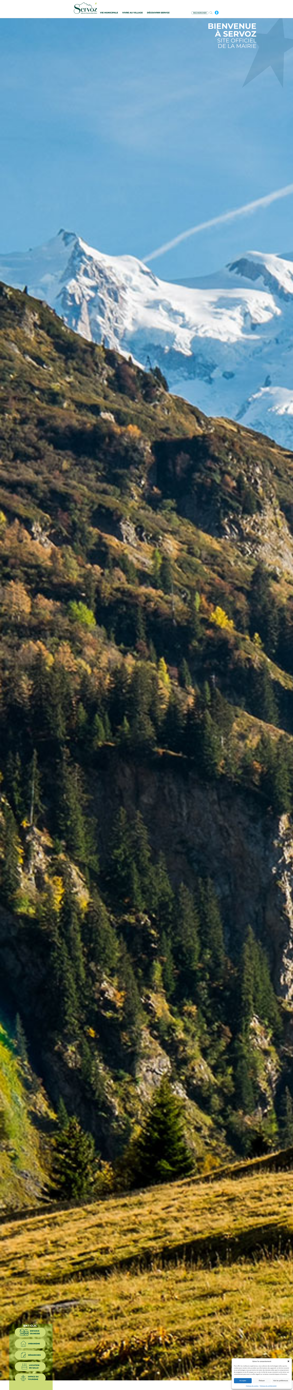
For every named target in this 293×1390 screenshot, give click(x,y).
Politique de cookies (252, 1386)
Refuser (262, 1381)
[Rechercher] (211, 12)
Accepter (242, 1381)
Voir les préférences (280, 1381)
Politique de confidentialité (268, 1386)
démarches (34, 1355)
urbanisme (34, 1344)
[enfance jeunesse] (24, 1332)
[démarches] (23, 1355)
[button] (288, 1361)
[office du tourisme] (23, 1378)
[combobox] (199, 12)
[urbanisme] (23, 1343)
